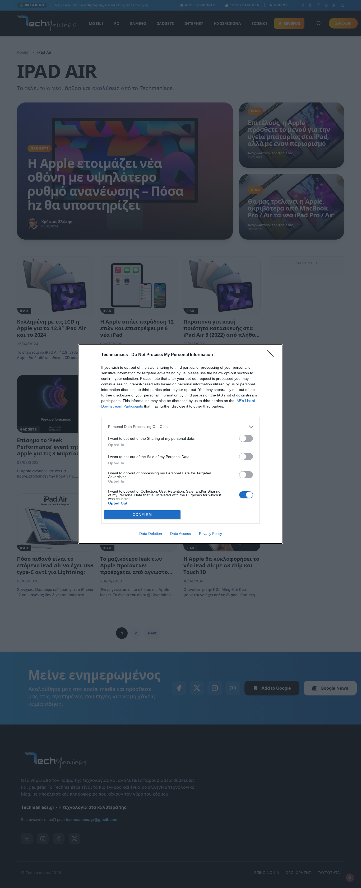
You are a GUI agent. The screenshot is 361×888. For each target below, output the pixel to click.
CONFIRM (142, 515)
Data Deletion (150, 533)
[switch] (246, 438)
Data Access (180, 533)
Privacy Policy (210, 533)
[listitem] (180, 426)
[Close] (272, 355)
